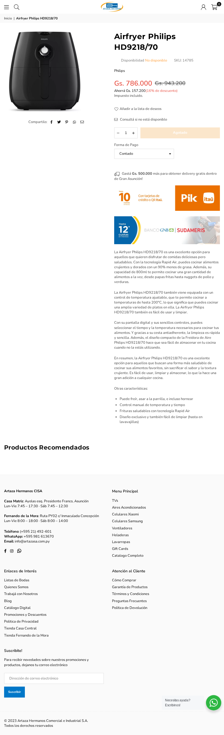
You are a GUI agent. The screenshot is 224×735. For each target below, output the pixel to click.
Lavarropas (121, 541)
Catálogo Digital (17, 607)
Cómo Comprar (124, 580)
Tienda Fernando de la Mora (26, 635)
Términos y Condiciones (130, 593)
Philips (119, 70)
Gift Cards (120, 548)
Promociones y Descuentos (25, 614)
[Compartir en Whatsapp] (74, 121)
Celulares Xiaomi (125, 514)
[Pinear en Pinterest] (67, 121)
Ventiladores (122, 528)
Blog (8, 601)
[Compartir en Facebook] (51, 121)
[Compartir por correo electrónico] (82, 121)
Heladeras (120, 535)
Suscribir (14, 692)
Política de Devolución (129, 607)
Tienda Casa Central (20, 628)
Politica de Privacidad (21, 621)
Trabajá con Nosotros (21, 593)
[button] (214, 7)
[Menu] (6, 6)
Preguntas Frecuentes (129, 601)
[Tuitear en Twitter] (59, 121)
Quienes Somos (16, 587)
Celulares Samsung (127, 521)
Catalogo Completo (127, 555)
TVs (115, 500)
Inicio (8, 18)
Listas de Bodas (16, 580)
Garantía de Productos (130, 587)
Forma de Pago (126, 144)
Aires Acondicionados (129, 507)
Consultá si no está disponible (143, 119)
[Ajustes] (203, 7)
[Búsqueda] (16, 6)
